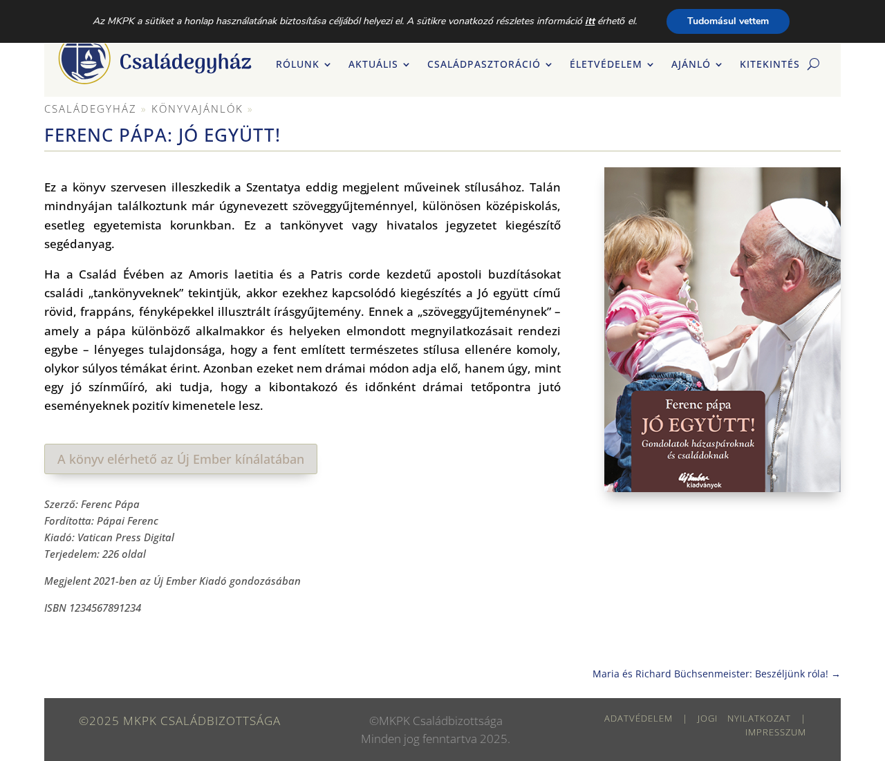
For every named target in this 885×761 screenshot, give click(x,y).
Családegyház (90, 108)
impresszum (775, 732)
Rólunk (297, 65)
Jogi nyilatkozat (744, 718)
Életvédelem (606, 65)
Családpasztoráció (484, 65)
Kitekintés (770, 65)
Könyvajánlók (197, 108)
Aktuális (373, 65)
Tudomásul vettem (728, 21)
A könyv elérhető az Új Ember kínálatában (180, 459)
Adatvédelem (638, 718)
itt (590, 21)
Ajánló (691, 65)
